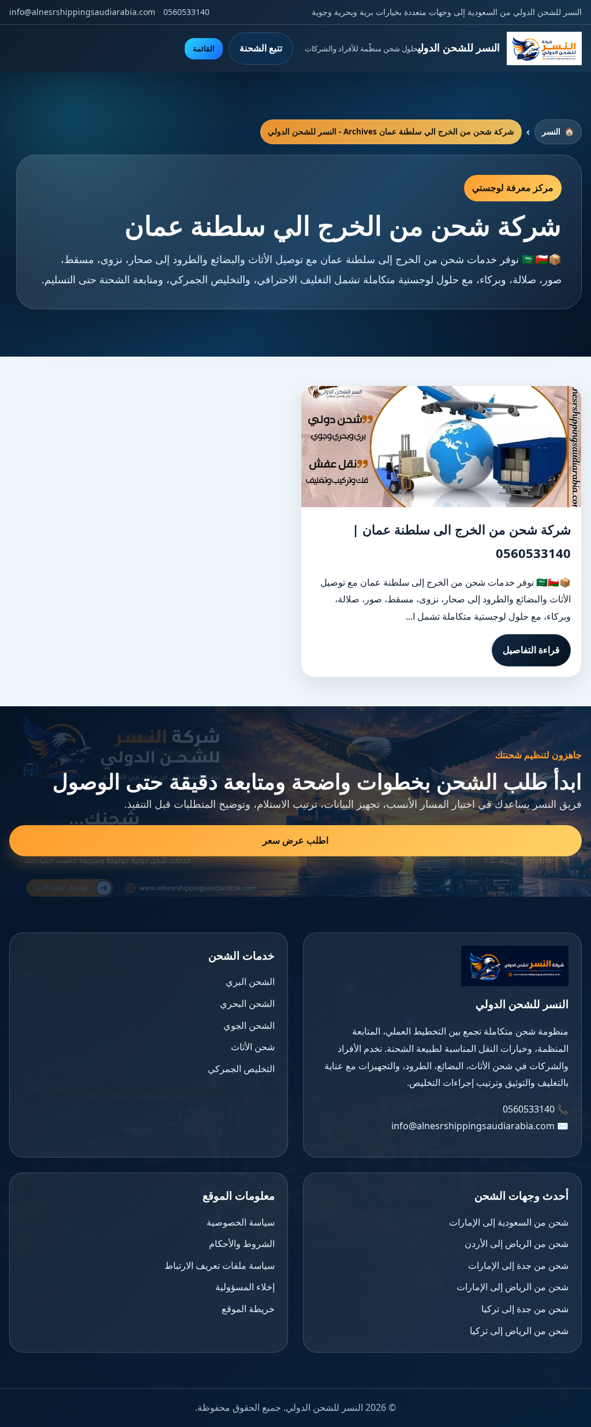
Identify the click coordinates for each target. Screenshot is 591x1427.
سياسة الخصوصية (241, 1222)
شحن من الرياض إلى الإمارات (512, 1286)
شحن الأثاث (253, 1046)
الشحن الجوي (249, 1025)
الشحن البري (250, 981)
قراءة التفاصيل (531, 649)
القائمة (204, 48)
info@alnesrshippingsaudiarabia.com (82, 11)
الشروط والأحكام (242, 1243)
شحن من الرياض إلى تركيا (519, 1330)
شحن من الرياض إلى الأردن (516, 1243)
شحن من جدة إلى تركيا (524, 1308)
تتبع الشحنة (261, 48)
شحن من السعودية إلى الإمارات (508, 1222)
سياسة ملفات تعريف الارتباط (219, 1265)
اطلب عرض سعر (295, 840)
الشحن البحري (247, 1003)
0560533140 (186, 11)
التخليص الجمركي (241, 1068)
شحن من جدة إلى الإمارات (518, 1265)
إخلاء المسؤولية (245, 1286)
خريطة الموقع (248, 1308)
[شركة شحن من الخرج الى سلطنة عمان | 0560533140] (441, 446)
